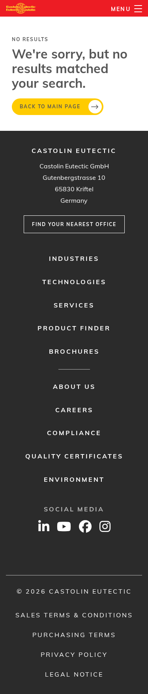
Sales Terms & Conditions (74, 615)
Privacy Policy (74, 654)
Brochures (74, 351)
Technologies (74, 282)
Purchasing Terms (74, 635)
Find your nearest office (74, 224)
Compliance (74, 433)
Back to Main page (50, 106)
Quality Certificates (74, 456)
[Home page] (21, 8)
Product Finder (74, 328)
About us (74, 386)
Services (74, 305)
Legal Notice (74, 674)
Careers (74, 410)
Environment (74, 479)
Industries (74, 258)
